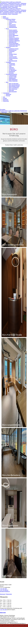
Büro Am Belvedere (13, 83)
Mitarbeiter (8, 94)
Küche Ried (12, 34)
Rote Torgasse (12, 24)
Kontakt (5, 98)
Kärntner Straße (12, 76)
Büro (7, 82)
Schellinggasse (12, 26)
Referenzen (5, 18)
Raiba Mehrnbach (13, 79)
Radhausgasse (12, 78)
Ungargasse (11, 51)
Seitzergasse (12, 68)
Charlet (10, 59)
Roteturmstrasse (12, 50)
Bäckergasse (12, 63)
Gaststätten (8, 62)
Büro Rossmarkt (13, 91)
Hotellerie (8, 47)
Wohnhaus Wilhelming (14, 40)
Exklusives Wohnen (10, 19)
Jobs (4, 97)
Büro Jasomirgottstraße (14, 85)
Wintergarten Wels (13, 46)
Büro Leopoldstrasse (14, 87)
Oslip (10, 66)
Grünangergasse (13, 75)
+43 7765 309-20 (4, 590)
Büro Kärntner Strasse (14, 86)
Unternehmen (6, 93)
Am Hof (11, 55)
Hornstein (11, 72)
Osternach (11, 67)
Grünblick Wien (13, 22)
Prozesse (8, 95)
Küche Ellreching (13, 32)
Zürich (10, 52)
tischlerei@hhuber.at (5, 591)
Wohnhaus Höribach (14, 39)
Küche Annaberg (13, 30)
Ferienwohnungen (13, 58)
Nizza (10, 23)
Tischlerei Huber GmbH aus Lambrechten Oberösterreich (13, 110)
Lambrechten (12, 64)
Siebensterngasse (13, 27)
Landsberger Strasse (13, 48)
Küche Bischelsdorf (13, 43)
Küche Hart (11, 36)
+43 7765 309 (3, 588)
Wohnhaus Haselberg (14, 38)
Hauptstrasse (12, 71)
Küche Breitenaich (13, 31)
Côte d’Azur (12, 20)
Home (4, 16)
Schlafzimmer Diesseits (14, 44)
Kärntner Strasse (13, 54)
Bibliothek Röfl (12, 42)
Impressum (5, 99)
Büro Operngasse (13, 89)
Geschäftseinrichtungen (11, 74)
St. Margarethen (13, 70)
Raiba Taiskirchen (13, 80)
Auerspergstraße (13, 56)
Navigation (2, 109)
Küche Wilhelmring (13, 35)
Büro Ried (11, 90)
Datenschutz (6, 101)
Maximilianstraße (13, 60)
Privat (7, 28)
